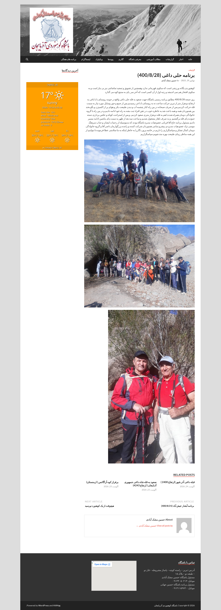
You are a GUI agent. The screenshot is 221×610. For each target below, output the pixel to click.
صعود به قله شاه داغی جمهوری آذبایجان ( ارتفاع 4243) (140, 483)
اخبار (181, 59)
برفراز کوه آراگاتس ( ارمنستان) (102, 482)
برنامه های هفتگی (68, 59)
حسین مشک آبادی (168, 80)
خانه (190, 59)
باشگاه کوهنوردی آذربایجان (165, 605)
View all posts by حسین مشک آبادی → (154, 525)
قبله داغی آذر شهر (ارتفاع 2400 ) (178, 482)
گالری (121, 59)
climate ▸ (52, 147)
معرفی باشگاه (135, 59)
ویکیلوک (99, 59)
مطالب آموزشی (153, 59)
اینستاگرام (85, 59)
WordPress (43, 605)
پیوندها (110, 59)
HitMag (56, 605)
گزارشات (170, 59)
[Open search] (27, 59)
